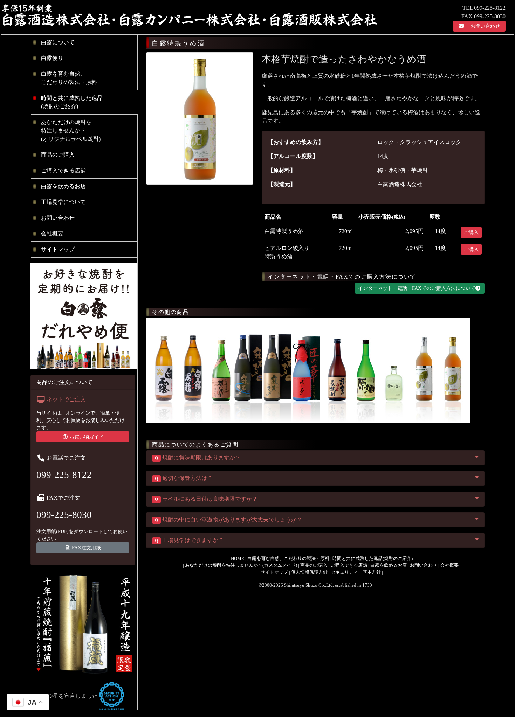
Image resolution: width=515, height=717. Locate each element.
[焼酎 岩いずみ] (221, 370)
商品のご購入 (58, 155)
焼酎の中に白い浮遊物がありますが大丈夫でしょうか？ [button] (228, 520)
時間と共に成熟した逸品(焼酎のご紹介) (372, 558)
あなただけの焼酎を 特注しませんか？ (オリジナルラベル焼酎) (71, 130)
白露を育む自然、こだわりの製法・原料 (69, 78)
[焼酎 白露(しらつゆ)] (163, 370)
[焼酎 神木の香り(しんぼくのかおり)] (394, 370)
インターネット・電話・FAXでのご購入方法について (416, 288)
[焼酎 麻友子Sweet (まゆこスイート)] (250, 370)
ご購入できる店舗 (63, 170)
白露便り (52, 58)
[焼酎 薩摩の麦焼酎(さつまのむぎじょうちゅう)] (337, 370)
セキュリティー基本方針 (356, 572)
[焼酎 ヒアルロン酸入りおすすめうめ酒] (424, 370)
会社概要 (52, 234)
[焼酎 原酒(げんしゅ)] (366, 370)
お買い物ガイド (86, 436)
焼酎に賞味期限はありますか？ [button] (198, 457)
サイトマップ (58, 249)
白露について (58, 42)
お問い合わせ (485, 26)
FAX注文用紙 (86, 548)
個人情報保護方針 (309, 572)
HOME (237, 558)
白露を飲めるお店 (63, 186)
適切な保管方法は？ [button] (184, 478)
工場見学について (63, 202)
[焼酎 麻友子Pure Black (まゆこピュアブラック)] (279, 370)
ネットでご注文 (66, 399)
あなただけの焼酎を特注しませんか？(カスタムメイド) (241, 565)
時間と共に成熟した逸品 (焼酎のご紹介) (72, 102)
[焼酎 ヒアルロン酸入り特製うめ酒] (452, 370)
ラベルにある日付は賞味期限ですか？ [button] (206, 499)
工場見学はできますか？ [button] (189, 540)
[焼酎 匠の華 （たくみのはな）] (308, 370)
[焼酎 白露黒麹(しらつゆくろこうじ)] (193, 370)
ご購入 (471, 232)
